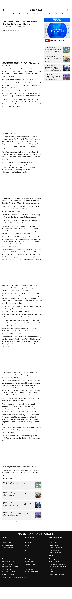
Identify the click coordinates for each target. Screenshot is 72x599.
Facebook (28, 542)
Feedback (52, 571)
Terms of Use (29, 569)
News (14, 14)
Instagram (28, 545)
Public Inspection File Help (10, 566)
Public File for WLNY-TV (9, 564)
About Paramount (54, 561)
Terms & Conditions (55, 552)
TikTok (27, 547)
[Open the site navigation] (14, 10)
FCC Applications (7, 569)
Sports (39, 14)
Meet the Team (53, 540)
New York (6, 14)
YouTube (28, 540)
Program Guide (53, 545)
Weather (21, 14)
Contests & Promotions (56, 547)
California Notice (30, 564)
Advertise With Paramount (57, 564)
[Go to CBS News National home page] (36, 10)
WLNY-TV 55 (53, 542)
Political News (6, 540)
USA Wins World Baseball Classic (21, 79)
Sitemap (51, 555)
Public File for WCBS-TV (9, 561)
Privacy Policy (29, 561)
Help (50, 569)
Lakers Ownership (7, 547)
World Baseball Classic (13, 71)
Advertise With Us (54, 550)
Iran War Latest (6, 542)
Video (46, 14)
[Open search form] (67, 10)
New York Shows (54, 14)
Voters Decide (31, 14)
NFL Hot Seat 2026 (7, 545)
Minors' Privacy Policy (31, 571)
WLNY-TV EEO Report (8, 574)
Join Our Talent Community (57, 566)
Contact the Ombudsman (56, 574)
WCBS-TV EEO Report (8, 571)
